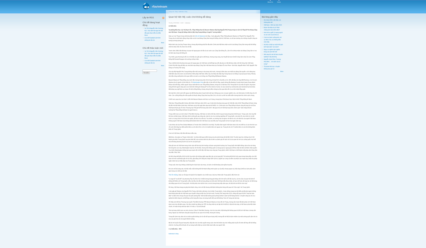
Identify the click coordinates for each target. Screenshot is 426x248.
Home (279, 2)
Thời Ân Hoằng (173, 175)
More (162, 42)
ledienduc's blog (183, 11)
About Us (270, 2)
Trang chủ (171, 11)
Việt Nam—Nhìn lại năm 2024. (273, 25)
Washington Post (198, 82)
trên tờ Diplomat (200, 36)
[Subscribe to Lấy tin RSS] (163, 17)
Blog (176, 11)
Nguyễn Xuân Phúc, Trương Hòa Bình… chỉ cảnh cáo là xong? (272, 62)
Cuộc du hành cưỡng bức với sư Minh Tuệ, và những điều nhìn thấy (273, 40)
